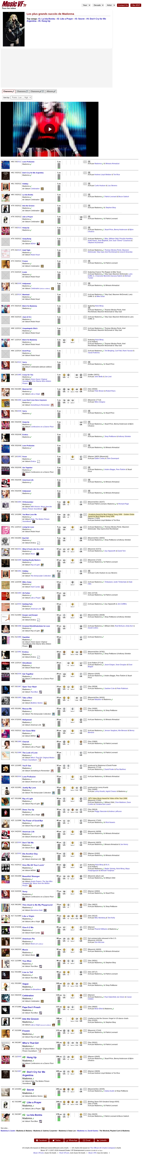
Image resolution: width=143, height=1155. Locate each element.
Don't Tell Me (28, 843)
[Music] (37, 554)
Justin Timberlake (120, 582)
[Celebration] (42, 189)
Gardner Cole (109, 688)
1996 (19, 400)
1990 (19, 593)
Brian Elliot (99, 1009)
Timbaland (108, 582)
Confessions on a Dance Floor (42, 427)
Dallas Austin (109, 1091)
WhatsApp (73, 1140)
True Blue (34, 692)
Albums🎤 (51, 91)
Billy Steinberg (100, 918)
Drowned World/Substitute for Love (36, 626)
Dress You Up (28, 810)
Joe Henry (124, 844)
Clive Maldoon (120, 802)
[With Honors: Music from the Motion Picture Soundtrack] (45, 509)
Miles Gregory (100, 402)
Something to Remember (40, 405)
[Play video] (49, 129)
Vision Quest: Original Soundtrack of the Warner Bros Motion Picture (36, 381)
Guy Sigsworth (109, 551)
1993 (19, 456)
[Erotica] (38, 462)
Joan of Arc (27, 317)
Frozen (25, 261)
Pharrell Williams (101, 929)
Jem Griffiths (122, 604)
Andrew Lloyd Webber (102, 175)
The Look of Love (29, 753)
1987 (19, 686)
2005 (19, 1057)
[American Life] (43, 609)
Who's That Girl (30, 1043)
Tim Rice (116, 175)
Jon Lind (108, 377)
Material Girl (27, 389)
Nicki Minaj (99, 306)
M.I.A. (107, 865)
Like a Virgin (35, 394)
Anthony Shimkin (124, 436)
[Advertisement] (56, 68)
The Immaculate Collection (41, 576)
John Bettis (99, 377)
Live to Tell (27, 972)
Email (88, 1140)
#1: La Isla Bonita (46, 19)
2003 (19, 604)
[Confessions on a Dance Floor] (23, 429)
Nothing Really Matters (31, 560)
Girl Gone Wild (28, 731)
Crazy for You (27, 375)
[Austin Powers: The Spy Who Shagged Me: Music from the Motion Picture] (30, 886)
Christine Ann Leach (103, 804)
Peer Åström (120, 469)
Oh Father (26, 593)
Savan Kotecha (94, 353)
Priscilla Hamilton (126, 239)
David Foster (109, 769)
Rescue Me (27, 709)
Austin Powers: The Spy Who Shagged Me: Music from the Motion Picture (37, 883)
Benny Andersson (120, 230)
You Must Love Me (29, 515)
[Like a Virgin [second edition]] (53, 1025)
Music (33, 554)
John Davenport (113, 458)
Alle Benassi (122, 730)
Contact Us (123, 5)
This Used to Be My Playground (37, 905)
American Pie (28, 939)
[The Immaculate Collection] (53, 576)
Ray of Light (35, 565)
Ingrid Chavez (111, 791)
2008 (19, 411)
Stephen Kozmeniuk (95, 243)
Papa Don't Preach (31, 1007)
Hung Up (25, 228)
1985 (19, 375)
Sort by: (6, 98)
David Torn (121, 551)
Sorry (24, 362)
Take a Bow (27, 698)
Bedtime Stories (37, 703)
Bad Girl (25, 538)
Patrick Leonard (110, 197)
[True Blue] (40, 692)
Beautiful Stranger (31, 876)
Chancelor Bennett (102, 276)
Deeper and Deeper (30, 615)
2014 (19, 294)
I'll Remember (27, 502)
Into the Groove (28, 206)
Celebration (35, 189)
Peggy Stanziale (101, 811)
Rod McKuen (120, 626)
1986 (19, 637)
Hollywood (26, 284)
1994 (19, 502)
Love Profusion (28, 162)
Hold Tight (26, 250)
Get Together (27, 468)
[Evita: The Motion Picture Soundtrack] (33, 521)
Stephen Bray (111, 208)
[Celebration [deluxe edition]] (52, 288)
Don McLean (99, 942)
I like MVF (135, 5)
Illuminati (25, 295)
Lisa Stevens (112, 186)
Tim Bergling (109, 351)
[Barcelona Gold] (45, 910)
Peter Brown (99, 391)
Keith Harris (92, 241)
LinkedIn (103, 1140)
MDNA (33, 244)
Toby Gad (100, 252)
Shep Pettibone (110, 436)
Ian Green (121, 997)
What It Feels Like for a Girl (33, 549)
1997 (19, 1071)
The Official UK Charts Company (102, 1148)
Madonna (98, 164)
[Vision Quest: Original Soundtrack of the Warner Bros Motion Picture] (30, 383)
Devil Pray (26, 351)
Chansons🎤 (8, 91)
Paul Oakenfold (110, 997)
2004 (19, 776)
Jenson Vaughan (110, 730)
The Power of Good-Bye (32, 821)
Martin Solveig (109, 869)
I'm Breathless (36, 989)
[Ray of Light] (42, 565)
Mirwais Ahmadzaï (112, 164)
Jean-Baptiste (103, 241)
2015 (19, 250)
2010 (19, 362)
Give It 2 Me (28, 927)
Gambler (26, 637)
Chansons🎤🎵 (37, 91)
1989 (19, 741)
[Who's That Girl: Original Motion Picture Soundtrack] (39, 760)
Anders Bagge (109, 469)
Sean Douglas (121, 665)
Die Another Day (30, 854)
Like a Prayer (27, 217)
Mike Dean (100, 296)
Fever (24, 457)
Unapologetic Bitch (29, 328)
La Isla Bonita (27, 195)
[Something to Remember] (52, 405)
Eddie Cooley (100, 458)
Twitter (58, 1140)
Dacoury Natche (116, 276)
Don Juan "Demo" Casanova (120, 241)
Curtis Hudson (100, 186)
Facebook (43, 1140)
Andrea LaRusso (115, 811)
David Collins (93, 628)
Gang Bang (26, 239)
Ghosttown (27, 663)
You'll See (26, 766)
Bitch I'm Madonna (29, 306)
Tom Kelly (111, 918)
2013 (19, 228)
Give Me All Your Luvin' (33, 865)
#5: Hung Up (44, 21)
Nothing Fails (27, 604)
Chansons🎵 (22, 91)
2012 (19, 162)
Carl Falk (118, 351)
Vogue (25, 984)
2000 (19, 842)
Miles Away (26, 582)
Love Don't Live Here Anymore (34, 400)
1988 (19, 752)
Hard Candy (35, 587)
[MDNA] (38, 244)
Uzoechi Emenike (126, 252)
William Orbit (114, 239)
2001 (19, 549)
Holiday (25, 184)
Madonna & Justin (8, 1131)
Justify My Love (29, 788)
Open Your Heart (29, 687)
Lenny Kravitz (100, 791)
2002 (19, 853)
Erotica (25, 435)
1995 (19, 697)
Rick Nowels (110, 822)
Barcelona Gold (36, 910)
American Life (28, 480)
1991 (19, 571)
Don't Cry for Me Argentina (33, 173)
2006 (19, 674)
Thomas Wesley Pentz (112, 250)
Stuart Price (108, 230)
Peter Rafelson (122, 688)
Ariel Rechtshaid (111, 252)
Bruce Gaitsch (123, 197)
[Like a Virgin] (42, 394)
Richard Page (123, 504)
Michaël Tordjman (107, 871)
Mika (106, 239)
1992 (19, 652)
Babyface (98, 699)
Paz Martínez (121, 769)
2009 (19, 283)
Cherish (25, 742)
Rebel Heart (35, 255)
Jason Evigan (109, 665)
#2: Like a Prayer (65, 19)
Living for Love (28, 527)
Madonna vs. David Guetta (87, 1131)
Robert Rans (110, 391)
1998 (19, 626)
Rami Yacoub (128, 351)
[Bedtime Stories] (45, 703)
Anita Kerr (129, 626)
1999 (19, 560)
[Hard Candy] (42, 587)
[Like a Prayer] (43, 598)
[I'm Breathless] (43, 989)
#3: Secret (79, 19)
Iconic (24, 272)
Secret (30, 1089)
